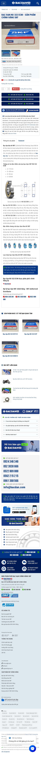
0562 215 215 (10, 476)
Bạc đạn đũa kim (26, 716)
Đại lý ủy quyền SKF (6, 614)
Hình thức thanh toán (7, 650)
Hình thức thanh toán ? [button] (10, 434)
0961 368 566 (10, 481)
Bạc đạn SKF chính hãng (7, 675)
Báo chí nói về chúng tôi (7, 616)
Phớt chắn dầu (27, 722)
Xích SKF (18, 725)
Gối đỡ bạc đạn (11, 722)
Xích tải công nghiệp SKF (7, 688)
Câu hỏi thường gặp (6, 645)
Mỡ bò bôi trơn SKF (6, 680)
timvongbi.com (7, 663)
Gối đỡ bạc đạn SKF (6, 678)
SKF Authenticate (31, 125)
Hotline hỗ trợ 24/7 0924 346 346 (22, 95)
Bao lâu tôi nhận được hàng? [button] (12, 430)
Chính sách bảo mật (6, 642)
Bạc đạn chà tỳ (12, 719)
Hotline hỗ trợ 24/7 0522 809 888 (22, 103)
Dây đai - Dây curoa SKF (7, 686)
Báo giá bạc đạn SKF (23, 727)
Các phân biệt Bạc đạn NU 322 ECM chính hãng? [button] (16, 425)
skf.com (5, 666)
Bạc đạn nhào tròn (12, 713)
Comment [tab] (21, 141)
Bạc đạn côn (4, 719)
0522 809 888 (10, 471)
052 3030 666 (10, 466)
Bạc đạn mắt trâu (35, 716)
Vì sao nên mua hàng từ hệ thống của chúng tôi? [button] (16, 421)
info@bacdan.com (14, 487)
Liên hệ (3, 652)
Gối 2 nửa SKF (19, 722)
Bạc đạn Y (4, 722)
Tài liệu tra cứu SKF (6, 619)
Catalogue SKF (14, 727)
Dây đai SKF (34, 722)
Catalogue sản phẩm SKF (8, 621)
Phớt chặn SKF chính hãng (8, 683)
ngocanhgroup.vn (8, 668)
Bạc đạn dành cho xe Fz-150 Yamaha (22, 379)
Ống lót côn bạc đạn (30, 719)
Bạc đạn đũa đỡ (17, 716)
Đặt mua (16, 89)
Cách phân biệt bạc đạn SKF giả (9, 704)
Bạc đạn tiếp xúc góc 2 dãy (7, 716)
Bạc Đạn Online (12, 133)
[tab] (20, 421)
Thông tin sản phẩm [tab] (9, 141)
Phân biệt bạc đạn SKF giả (27, 725)
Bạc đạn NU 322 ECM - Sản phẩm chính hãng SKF (18, 16)
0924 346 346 (10, 462)
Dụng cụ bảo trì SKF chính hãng (9, 691)
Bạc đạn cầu (4, 713)
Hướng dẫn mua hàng (7, 83)
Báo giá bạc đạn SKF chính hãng (9, 624)
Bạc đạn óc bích (21, 713)
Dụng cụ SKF (4, 725)
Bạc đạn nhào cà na (20, 719)
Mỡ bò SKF (12, 725)
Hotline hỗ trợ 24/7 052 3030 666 (22, 99)
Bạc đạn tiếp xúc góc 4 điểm (31, 713)
